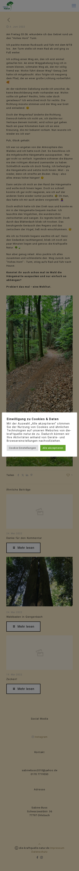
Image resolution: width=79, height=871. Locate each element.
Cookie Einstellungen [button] (22, 447)
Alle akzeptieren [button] (53, 447)
